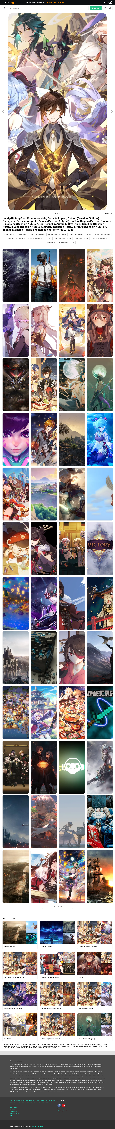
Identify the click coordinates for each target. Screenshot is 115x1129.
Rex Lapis (48, 238)
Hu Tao (89, 234)
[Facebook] (60, 1106)
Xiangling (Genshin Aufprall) (62, 238)
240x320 (37, 1100)
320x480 (53, 1100)
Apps (11, 1115)
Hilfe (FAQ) (60, 1115)
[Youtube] (64, 1106)
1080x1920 (12, 1100)
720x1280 (31, 1100)
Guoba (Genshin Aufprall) (76, 234)
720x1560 (12, 1103)
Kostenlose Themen (14, 1113)
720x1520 (47, 1103)
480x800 (48, 1100)
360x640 (24, 1103)
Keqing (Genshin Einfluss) (102, 234)
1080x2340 (25, 1100)
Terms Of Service (35, 1126)
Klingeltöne (12, 1109)
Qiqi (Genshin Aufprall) (35, 238)
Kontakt (59, 1113)
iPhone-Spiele (13, 1107)
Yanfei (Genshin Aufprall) (47, 242)
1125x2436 (29, 1103)
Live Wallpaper (13, 1111)
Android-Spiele (13, 1105)
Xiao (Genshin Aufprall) (81, 238)
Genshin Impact (21, 234)
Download (95, 8)
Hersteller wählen (62, 1108)
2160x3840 (41, 1103)
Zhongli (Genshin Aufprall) (66, 242)
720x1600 (42, 1100)
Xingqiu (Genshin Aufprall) (99, 238)
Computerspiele (9, 234)
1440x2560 (18, 1103)
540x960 (36, 1103)
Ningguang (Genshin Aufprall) (16, 238)
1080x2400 (19, 1100)
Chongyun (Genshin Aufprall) (57, 234)
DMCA (41, 1126)
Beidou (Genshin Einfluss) (37, 234)
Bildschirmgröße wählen (63, 1110)
